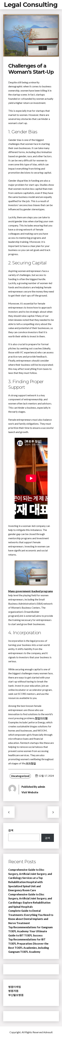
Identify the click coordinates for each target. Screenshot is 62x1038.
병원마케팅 (14, 986)
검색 (10, 830)
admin (41, 786)
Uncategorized (20, 775)
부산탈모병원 (16, 994)
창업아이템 (41, 718)
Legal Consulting (31, 4)
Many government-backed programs (30, 591)
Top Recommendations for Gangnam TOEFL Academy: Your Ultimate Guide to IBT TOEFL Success (30, 931)
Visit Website (29, 792)
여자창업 (31, 763)
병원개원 (13, 990)
